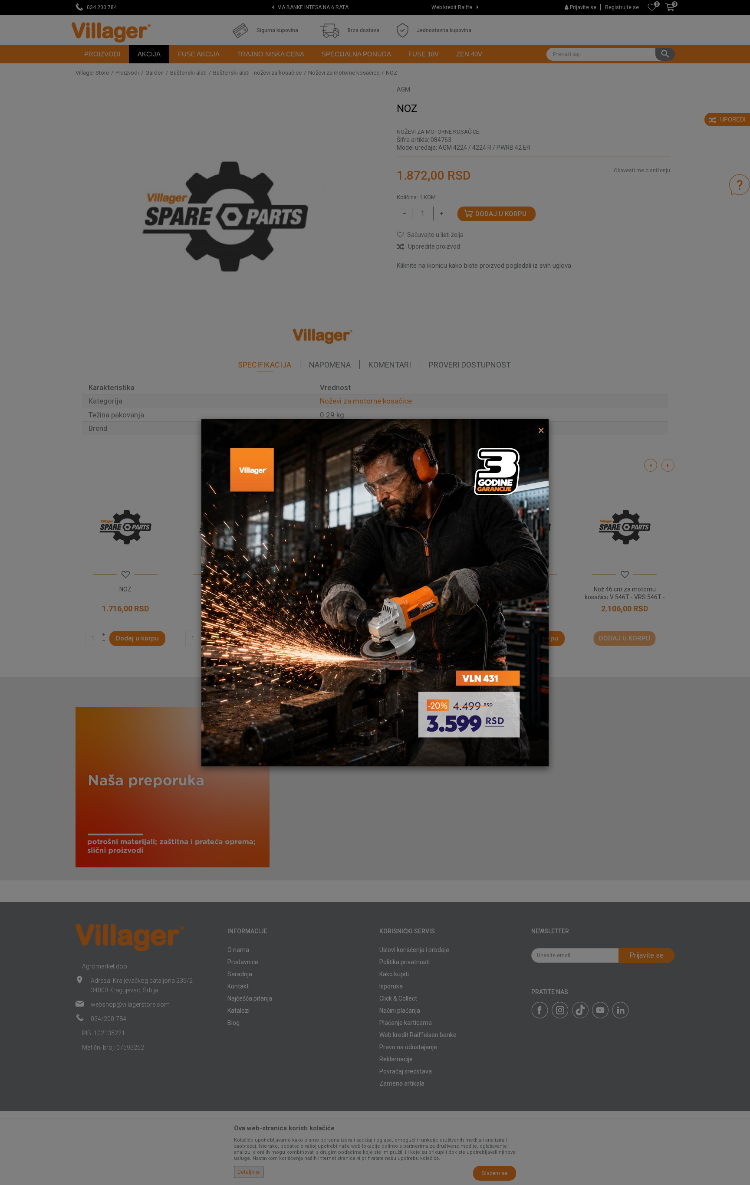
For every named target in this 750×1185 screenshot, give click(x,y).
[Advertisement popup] (375, 592)
